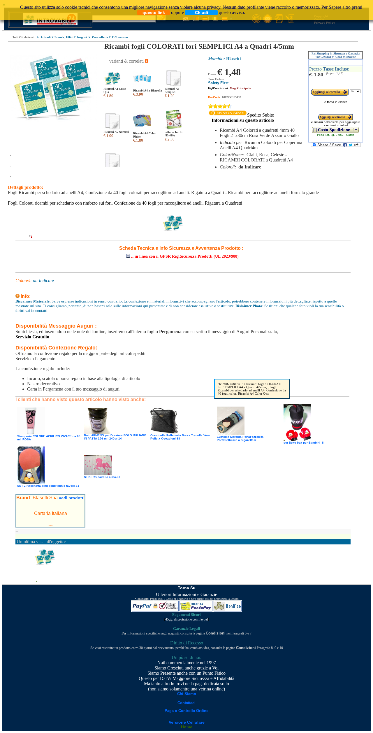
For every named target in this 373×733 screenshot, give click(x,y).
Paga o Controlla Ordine (186, 711)
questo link (153, 12)
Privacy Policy (324, 22)
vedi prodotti (72, 497)
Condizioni (216, 633)
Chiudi (201, 12)
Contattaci (186, 703)
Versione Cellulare (187, 722)
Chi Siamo (186, 694)
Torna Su (187, 588)
